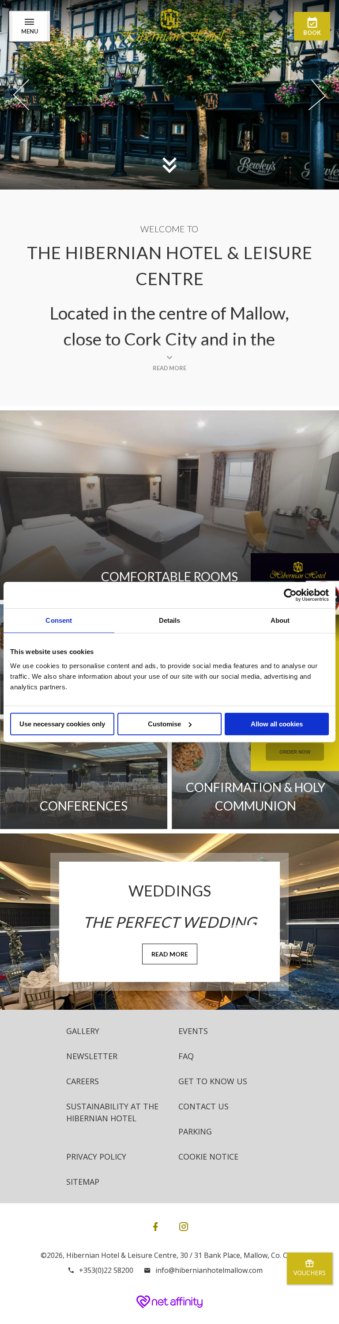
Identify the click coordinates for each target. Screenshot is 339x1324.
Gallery (82, 1031)
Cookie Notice (208, 1156)
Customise (164, 724)
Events (193, 1031)
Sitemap (82, 1181)
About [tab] (280, 620)
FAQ (186, 1056)
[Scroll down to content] (169, 164)
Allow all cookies (277, 724)
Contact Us (203, 1106)
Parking (195, 1131)
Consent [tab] (58, 620)
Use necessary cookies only (62, 724)
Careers (82, 1081)
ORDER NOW (294, 751)
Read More (169, 954)
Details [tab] (170, 620)
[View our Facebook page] (155, 1226)
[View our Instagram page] (183, 1226)
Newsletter (91, 1056)
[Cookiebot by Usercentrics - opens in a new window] (290, 595)
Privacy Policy (96, 1156)
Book (312, 32)
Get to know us (212, 1081)
